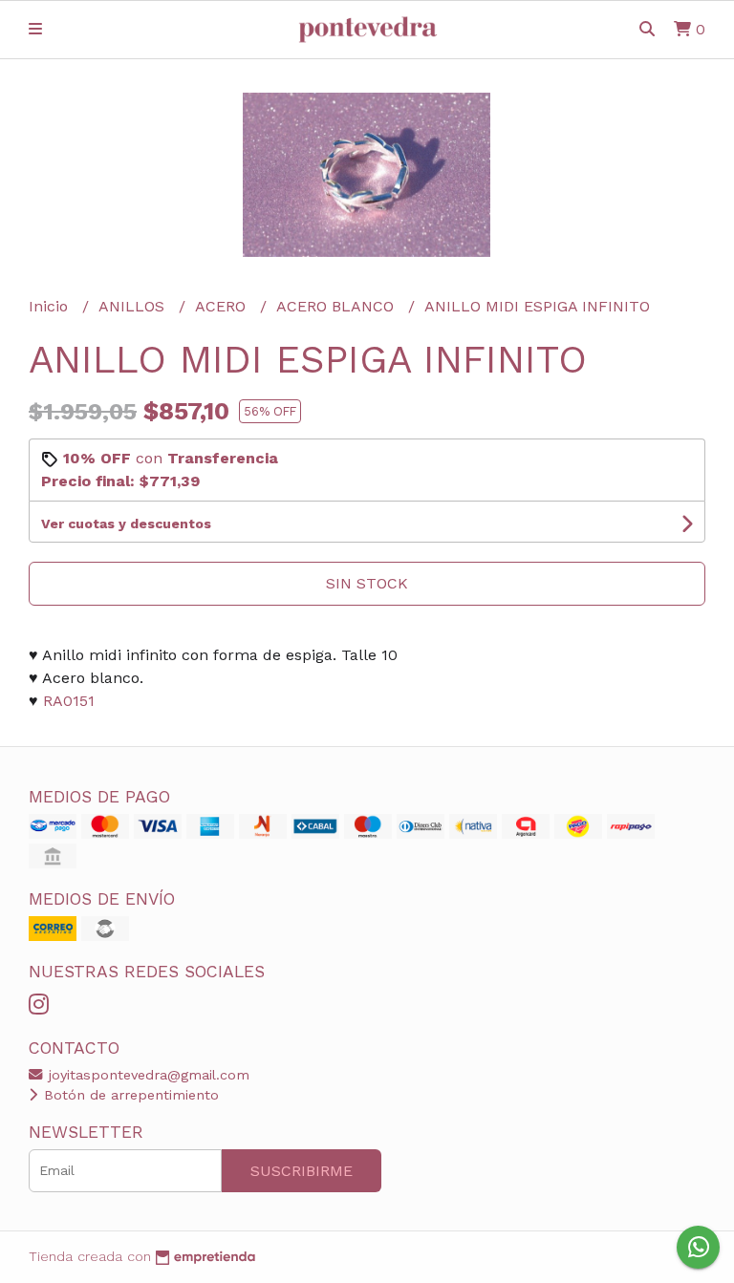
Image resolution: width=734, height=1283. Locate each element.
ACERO (222, 306)
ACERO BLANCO (337, 306)
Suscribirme (301, 1171)
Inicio (51, 306)
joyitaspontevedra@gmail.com (146, 1074)
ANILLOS (133, 306)
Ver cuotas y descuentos (126, 523)
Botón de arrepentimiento (129, 1094)
